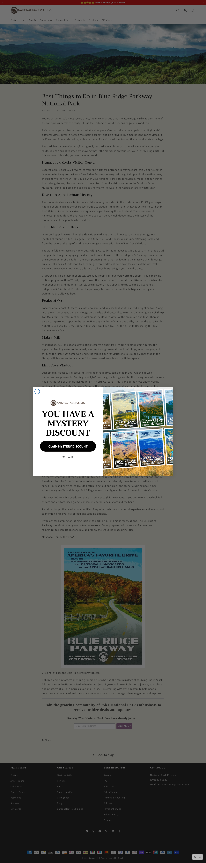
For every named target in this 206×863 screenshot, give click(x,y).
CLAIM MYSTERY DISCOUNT (68, 446)
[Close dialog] (37, 391)
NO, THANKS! (68, 456)
